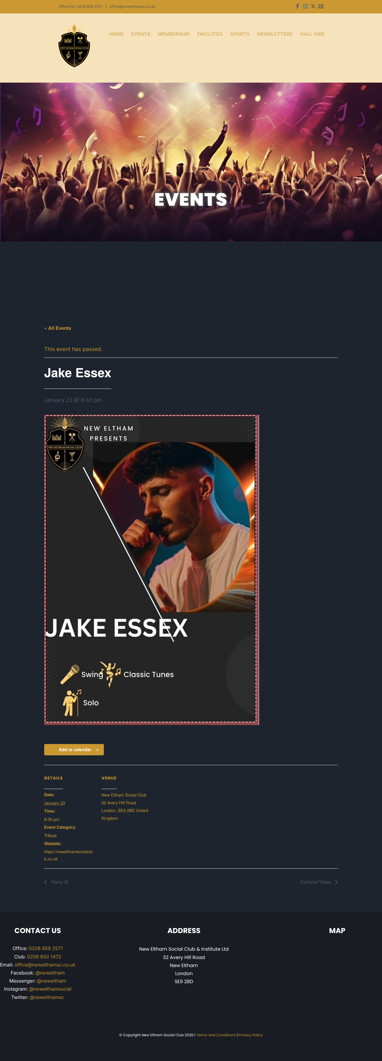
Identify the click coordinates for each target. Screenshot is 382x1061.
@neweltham (50, 973)
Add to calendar (75, 749)
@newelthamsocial (50, 989)
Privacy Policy (251, 1035)
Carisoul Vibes (316, 881)
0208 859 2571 (46, 948)
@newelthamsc (47, 997)
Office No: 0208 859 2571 (80, 6)
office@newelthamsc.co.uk (132, 6)
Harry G (59, 881)
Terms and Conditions (216, 1035)
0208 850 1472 (44, 957)
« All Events (57, 327)
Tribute (50, 835)
